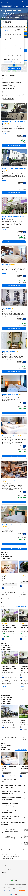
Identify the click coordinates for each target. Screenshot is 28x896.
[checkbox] (20, 41)
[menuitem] (6, 6)
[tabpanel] (13, 48)
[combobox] (14, 22)
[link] (5, 82)
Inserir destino (8, 21)
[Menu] (26, 2)
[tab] (8, 30)
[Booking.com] (4, 2)
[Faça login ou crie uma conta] (22, 2)
